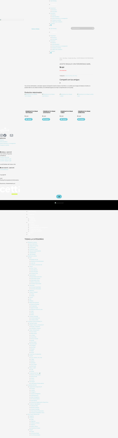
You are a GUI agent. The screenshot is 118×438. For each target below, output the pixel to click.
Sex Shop (65, 58)
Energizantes (34, 306)
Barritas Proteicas (35, 407)
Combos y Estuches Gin (36, 264)
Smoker (31, 417)
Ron (30, 299)
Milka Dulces (34, 333)
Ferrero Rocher (34, 338)
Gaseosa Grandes (35, 304)
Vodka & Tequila (33, 292)
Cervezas (31, 285)
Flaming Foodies (33, 323)
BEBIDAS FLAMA (32, 256)
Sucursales (54, 11)
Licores (31, 297)
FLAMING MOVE (32, 385)
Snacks (32, 378)
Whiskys (31, 300)
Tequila (32, 295)
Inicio (61, 58)
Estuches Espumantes (36, 283)
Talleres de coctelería (57, 21)
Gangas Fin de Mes (33, 245)
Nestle (32, 340)
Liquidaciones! (32, 252)
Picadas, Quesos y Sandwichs (36, 324)
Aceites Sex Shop (72, 58)
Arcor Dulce (34, 331)
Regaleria (31, 416)
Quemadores (34, 400)
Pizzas (32, 352)
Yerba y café (32, 367)
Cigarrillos (33, 421)
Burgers (33, 349)
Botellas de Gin (34, 259)
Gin (30, 257)
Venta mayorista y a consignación (60, 18)
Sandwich (33, 362)
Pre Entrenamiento (35, 398)
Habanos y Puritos (35, 423)
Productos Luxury (33, 249)
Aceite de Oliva (34, 405)
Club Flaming (53, 0)
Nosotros (52, 8)
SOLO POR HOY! (33, 244)
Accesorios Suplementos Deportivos (39, 402)
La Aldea (33, 335)
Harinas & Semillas (35, 409)
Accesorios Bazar (35, 433)
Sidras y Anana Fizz (35, 282)
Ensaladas (33, 345)
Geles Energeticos (35, 397)
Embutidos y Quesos (36, 328)
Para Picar (33, 347)
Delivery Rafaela (35, 29)
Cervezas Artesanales (36, 288)
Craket (32, 359)
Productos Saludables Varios (37, 412)
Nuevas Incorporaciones (35, 251)
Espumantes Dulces (35, 278)
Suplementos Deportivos (35, 386)
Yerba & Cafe (34, 376)
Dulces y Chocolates (36, 374)
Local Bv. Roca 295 (4, 157)
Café (32, 369)
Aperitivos (31, 290)
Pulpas (32, 312)
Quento (32, 361)
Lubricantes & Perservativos (37, 383)
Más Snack (33, 366)
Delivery (54, 15)
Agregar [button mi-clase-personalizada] (29, 119)
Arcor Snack (34, 364)
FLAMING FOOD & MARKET (34, 321)
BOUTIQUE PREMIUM (33, 414)
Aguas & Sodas (34, 307)
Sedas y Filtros (34, 426)
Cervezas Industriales (36, 287)
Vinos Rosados (34, 271)
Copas (32, 431)
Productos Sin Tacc (34, 373)
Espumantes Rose (35, 280)
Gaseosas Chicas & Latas (37, 309)
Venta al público (55, 16)
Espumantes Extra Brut (36, 276)
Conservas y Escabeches (35, 354)
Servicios (52, 13)
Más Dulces (33, 342)
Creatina (33, 390)
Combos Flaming (33, 316)
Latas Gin (33, 263)
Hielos (32, 314)
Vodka (32, 294)
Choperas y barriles (56, 20)
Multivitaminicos (34, 395)
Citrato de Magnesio (36, 393)
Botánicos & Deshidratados (37, 261)
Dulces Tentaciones (34, 330)
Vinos (30, 266)
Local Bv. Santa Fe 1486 (5, 159)
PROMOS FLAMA (32, 242)
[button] (60, 83)
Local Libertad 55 (4, 169)
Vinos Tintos (34, 268)
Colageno (33, 392)
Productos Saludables (34, 404)
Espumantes (32, 275)
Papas (32, 350)
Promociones (32, 247)
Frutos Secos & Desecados (37, 411)
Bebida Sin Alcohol (33, 302)
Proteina (33, 388)
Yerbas (32, 371)
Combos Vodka (34, 319)
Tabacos (33, 424)
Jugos (32, 311)
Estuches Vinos (34, 273)
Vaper (32, 419)
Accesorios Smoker (35, 428)
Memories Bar (32, 343)
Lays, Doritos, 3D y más (36, 357)
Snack (30, 355)
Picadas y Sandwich (35, 326)
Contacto (52, 23)
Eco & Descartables (35, 435)
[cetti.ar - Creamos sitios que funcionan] (10, 190)
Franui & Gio (33, 337)
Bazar (30, 429)
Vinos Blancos (34, 270)
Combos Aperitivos (35, 318)
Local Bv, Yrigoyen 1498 (5, 160)
